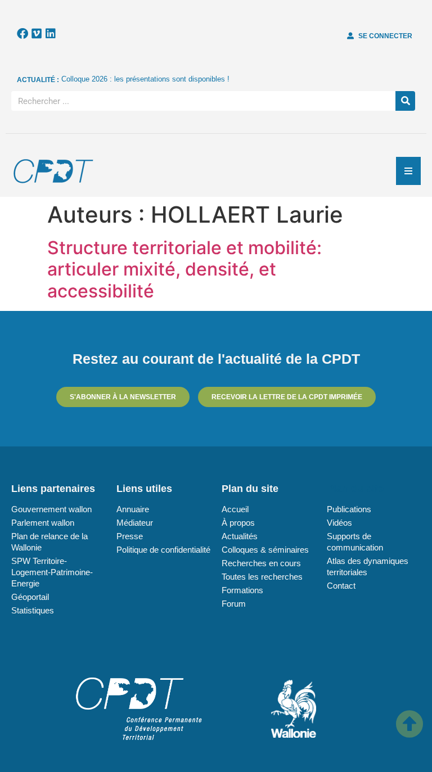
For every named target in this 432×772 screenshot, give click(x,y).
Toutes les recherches (262, 576)
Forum (234, 603)
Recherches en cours (261, 563)
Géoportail (30, 597)
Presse (129, 536)
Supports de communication (355, 541)
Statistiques (32, 610)
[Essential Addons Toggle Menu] (408, 171)
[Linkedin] (50, 33)
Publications (349, 509)
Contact (341, 585)
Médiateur (134, 522)
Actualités (240, 536)
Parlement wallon (42, 522)
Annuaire (132, 509)
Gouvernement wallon (51, 509)
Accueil (235, 509)
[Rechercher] (405, 101)
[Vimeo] (36, 33)
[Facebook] (22, 33)
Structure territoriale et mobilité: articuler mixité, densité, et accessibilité (184, 269)
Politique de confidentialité (163, 549)
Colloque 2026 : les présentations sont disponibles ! (145, 79)
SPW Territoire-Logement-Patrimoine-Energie (52, 572)
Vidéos (339, 522)
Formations (242, 590)
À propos (238, 522)
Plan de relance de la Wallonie (49, 541)
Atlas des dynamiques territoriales (367, 566)
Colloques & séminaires (265, 549)
